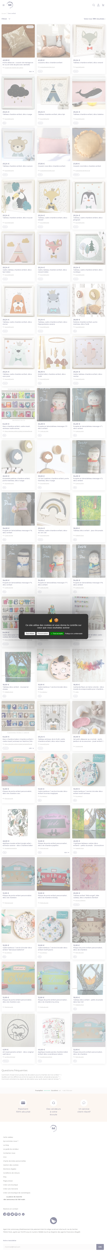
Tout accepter (58, 633)
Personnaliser (43, 633)
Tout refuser (30, 633)
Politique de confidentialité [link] (73, 633)
